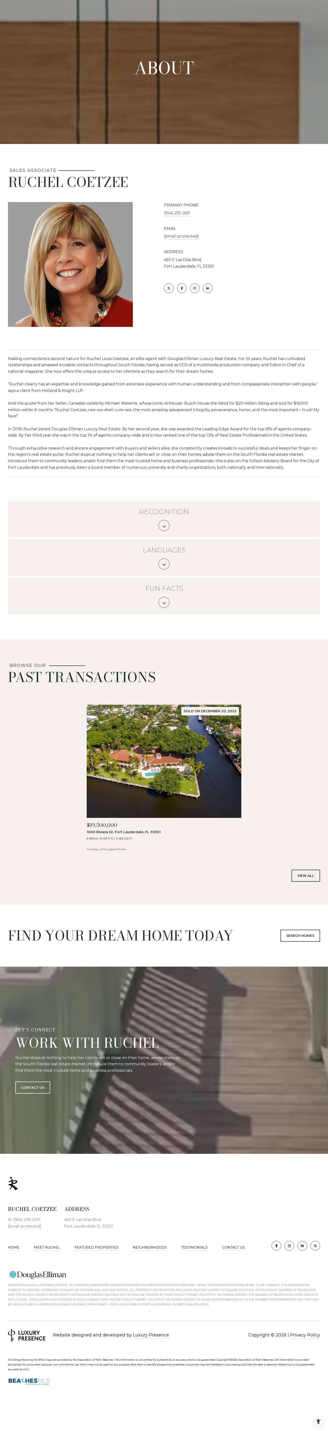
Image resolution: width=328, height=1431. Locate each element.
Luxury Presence (151, 1335)
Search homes (300, 936)
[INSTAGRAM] (195, 288)
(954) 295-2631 (177, 213)
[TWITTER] (169, 288)
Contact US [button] (32, 1087)
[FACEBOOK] (182, 288)
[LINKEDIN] (208, 288)
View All (305, 876)
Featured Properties (96, 1247)
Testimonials (194, 1247)
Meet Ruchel (47, 1247)
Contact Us (233, 1247)
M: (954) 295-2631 (24, 1219)
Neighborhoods (150, 1247)
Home (13, 1247)
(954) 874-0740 (197, 1304)
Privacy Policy (305, 1335)
